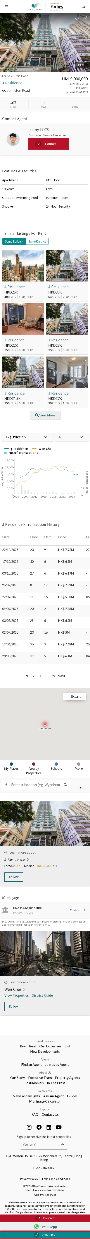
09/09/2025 (10, 609)
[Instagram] (29, 1127)
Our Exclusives (50, 1046)
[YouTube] (58, 1127)
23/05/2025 (10, 656)
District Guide (42, 995)
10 (83, 65)
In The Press (56, 1083)
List (67, 1046)
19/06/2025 (10, 644)
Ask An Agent (53, 1096)
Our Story (17, 1077)
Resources (45, 1091)
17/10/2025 (10, 561)
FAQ (34, 1114)
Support (45, 1109)
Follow (14, 877)
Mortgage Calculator (45, 1101)
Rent (32, 1046)
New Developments (45, 1051)
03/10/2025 (10, 573)
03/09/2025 (10, 620)
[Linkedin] (49, 1127)
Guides (72, 1096)
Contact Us (50, 1114)
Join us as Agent (57, 1064)
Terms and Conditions (56, 1179)
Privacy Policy (29, 1179)
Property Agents (67, 1077)
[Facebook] (39, 1127)
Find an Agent (31, 1064)
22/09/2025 (10, 597)
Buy (23, 1046)
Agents (45, 1059)
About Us (45, 1072)
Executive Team (40, 1077)
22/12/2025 (10, 550)
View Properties (16, 995)
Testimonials (34, 1083)
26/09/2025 (10, 585)
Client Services (45, 1041)
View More (47, 415)
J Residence (14, 286)
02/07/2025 (10, 632)
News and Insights (26, 1096)
